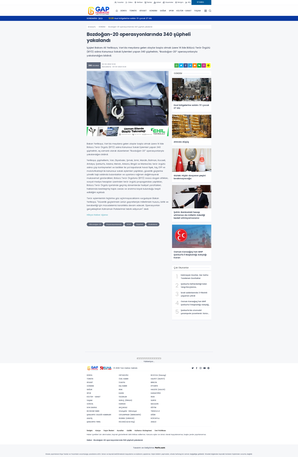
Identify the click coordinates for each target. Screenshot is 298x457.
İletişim (90, 430)
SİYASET (143, 10)
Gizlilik (129, 430)
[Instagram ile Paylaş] (204, 65)
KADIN (121, 393)
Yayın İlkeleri (108, 430)
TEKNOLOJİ (155, 411)
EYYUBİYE (154, 386)
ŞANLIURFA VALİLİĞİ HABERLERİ (99, 415)
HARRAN (122, 404)
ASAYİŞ (89, 418)
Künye (98, 430)
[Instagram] (200, 368)
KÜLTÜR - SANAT (183, 10)
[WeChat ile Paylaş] (199, 65)
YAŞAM (197, 10)
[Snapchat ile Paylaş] (208, 65)
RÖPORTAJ (155, 418)
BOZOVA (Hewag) (158, 375)
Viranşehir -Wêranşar (128, 411)
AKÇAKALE (123, 407)
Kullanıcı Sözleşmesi (143, 430)
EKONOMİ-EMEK (93, 411)
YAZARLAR (123, 397)
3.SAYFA (122, 382)
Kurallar (120, 430)
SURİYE (153, 400)
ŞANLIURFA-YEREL (94, 422)
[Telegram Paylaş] (190, 65)
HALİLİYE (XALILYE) (158, 389)
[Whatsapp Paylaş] (176, 65)
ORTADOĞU (123, 375)
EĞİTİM (153, 407)
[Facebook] (196, 368)
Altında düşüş (118, 18)
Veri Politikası (160, 430)
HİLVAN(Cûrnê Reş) (127, 422)
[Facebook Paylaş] (185, 65)
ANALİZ (153, 422)
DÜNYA (123, 10)
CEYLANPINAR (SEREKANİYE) (130, 415)
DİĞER (153, 415)
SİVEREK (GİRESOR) (126, 418)
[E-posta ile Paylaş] (195, 65)
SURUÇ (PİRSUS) (125, 400)
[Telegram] (208, 368)
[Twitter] (192, 368)
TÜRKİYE (133, 10)
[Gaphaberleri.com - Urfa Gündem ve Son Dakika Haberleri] (98, 10)
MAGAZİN (154, 404)
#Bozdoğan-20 (95, 224)
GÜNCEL (90, 404)
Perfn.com (160, 447)
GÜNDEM (153, 10)
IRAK (120, 389)
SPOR (171, 10)
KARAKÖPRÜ (156, 393)
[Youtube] (204, 368)
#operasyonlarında (113, 224)
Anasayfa (92, 27)
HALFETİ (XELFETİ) (158, 379)
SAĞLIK (163, 10)
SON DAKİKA (92, 407)
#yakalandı (152, 224)
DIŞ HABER (123, 386)
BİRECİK (154, 382)
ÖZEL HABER (123, 379)
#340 (129, 224)
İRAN (153, 397)
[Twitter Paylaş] (181, 65)
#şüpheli (139, 224)
